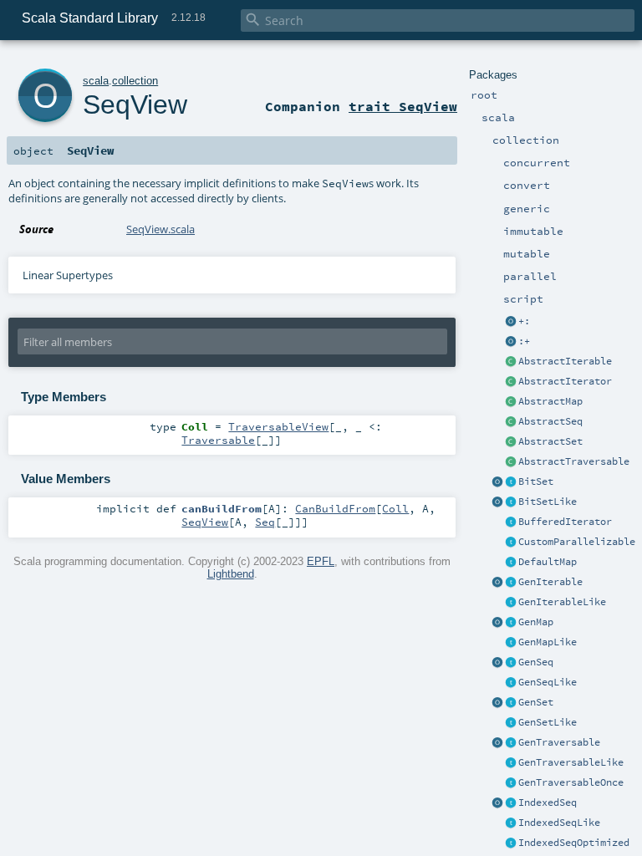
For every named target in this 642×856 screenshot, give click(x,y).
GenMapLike (547, 642)
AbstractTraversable (573, 461)
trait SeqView (403, 106)
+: (524, 321)
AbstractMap (550, 401)
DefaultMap (547, 562)
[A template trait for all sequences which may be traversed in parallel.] (510, 683)
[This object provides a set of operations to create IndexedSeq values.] (497, 803)
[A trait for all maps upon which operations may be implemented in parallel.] (510, 643)
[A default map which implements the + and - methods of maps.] (510, 562)
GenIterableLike (562, 602)
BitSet (535, 481)
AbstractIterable (565, 361)
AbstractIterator (565, 381)
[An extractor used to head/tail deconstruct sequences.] (510, 322)
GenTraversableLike (571, 762)
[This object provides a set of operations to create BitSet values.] (497, 482)
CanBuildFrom (335, 508)
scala (96, 80)
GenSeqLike (547, 682)
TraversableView (278, 426)
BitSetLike (547, 501)
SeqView (135, 104)
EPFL (320, 561)
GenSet (535, 702)
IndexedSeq (547, 802)
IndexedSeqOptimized (573, 842)
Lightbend (230, 574)
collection (135, 80)
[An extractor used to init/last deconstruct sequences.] (510, 342)
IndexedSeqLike (559, 822)
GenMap (535, 622)
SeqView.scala (160, 229)
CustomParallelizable (576, 542)
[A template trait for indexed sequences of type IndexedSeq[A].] (510, 823)
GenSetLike (547, 722)
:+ (524, 341)
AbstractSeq (550, 421)
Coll (395, 508)
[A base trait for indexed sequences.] (510, 803)
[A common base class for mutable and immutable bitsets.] (510, 482)
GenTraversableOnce (571, 782)
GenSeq (535, 662)
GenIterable (550, 582)
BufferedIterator (565, 521)
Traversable (218, 439)
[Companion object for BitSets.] (497, 502)
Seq (265, 521)
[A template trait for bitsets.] (510, 502)
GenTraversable (559, 742)
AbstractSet (550, 441)
